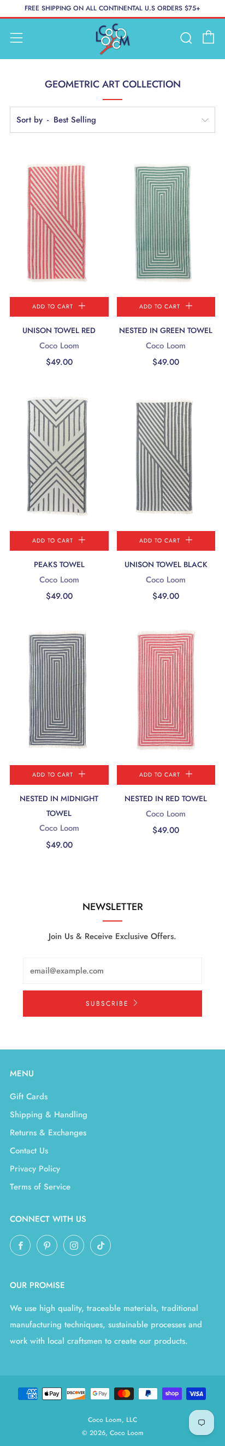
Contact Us (29, 1151)
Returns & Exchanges (48, 1133)
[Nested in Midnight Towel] (59, 691)
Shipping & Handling (48, 1115)
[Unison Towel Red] (59, 223)
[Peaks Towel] (59, 457)
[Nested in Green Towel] (166, 223)
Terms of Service (40, 1187)
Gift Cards (29, 1097)
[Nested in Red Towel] (166, 691)
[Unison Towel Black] (166, 457)
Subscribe (107, 1003)
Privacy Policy (35, 1169)
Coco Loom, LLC (112, 1420)
